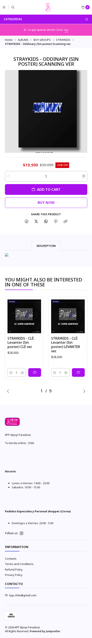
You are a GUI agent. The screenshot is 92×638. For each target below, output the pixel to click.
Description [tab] (46, 246)
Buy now (46, 202)
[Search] (13, 7)
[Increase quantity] (83, 176)
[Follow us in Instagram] (21, 533)
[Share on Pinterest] (55, 221)
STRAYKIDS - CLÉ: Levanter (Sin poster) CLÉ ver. (20, 342)
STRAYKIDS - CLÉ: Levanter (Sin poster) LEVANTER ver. (65, 344)
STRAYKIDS (63, 39)
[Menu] (4, 7)
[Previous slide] (8, 391)
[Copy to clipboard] (65, 221)
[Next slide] (84, 391)
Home (9, 39)
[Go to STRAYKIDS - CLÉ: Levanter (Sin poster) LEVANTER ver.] (68, 316)
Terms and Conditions (19, 564)
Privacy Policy (13, 575)
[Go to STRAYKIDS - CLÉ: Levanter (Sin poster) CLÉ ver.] (24, 316)
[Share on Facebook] (26, 221)
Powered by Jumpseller (45, 631)
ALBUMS (23, 39)
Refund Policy (14, 569)
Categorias (13, 19)
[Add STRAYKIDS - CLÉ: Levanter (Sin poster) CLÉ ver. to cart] (34, 372)
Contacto (10, 558)
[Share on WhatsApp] (46, 221)
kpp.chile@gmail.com (22, 595)
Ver (66, 30)
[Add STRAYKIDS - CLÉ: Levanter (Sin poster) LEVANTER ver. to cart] (78, 372)
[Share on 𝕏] (36, 221)
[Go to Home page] (48, 7)
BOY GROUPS (42, 39)
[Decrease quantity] (8, 176)
